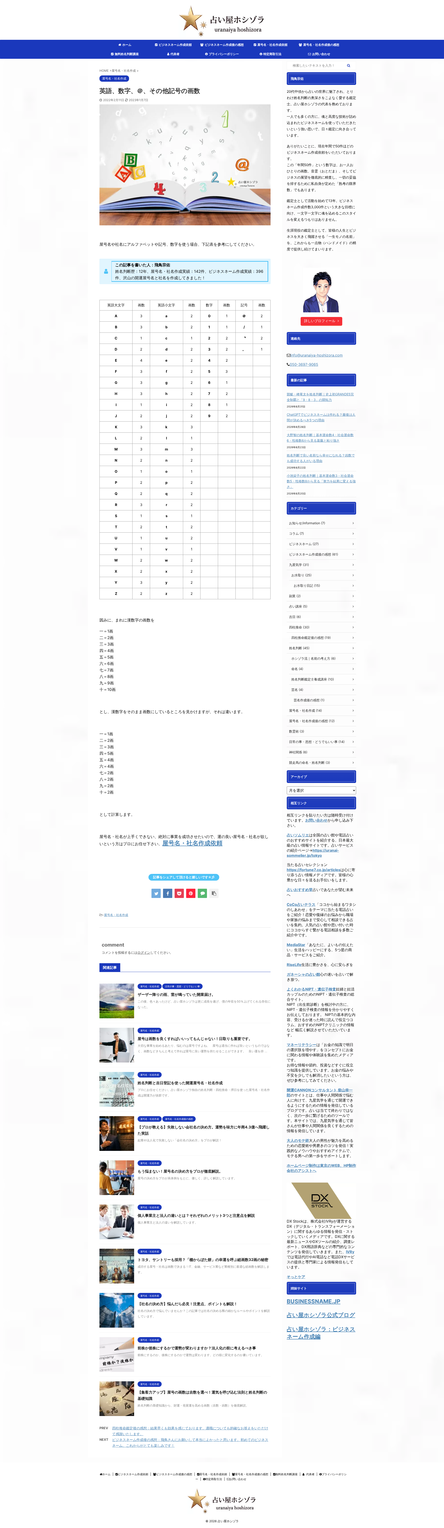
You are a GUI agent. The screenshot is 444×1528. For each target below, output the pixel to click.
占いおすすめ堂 (300, 889)
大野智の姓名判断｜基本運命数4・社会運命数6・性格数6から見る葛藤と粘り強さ (320, 437)
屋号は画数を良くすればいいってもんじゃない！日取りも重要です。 (195, 1038)
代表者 (174, 54)
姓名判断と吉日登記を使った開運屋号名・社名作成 (180, 1083)
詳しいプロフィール (319, 321)
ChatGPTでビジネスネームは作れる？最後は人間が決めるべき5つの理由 (321, 417)
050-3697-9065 (304, 364)
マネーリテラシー (301, 1044)
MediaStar (296, 944)
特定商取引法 (272, 54)
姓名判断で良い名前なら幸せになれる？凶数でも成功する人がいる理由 (321, 458)
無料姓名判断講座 (127, 54)
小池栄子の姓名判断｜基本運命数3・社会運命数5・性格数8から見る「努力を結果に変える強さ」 (321, 481)
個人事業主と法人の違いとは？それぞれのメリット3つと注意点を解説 (196, 1215)
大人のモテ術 (298, 1140)
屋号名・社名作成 (116, 915)
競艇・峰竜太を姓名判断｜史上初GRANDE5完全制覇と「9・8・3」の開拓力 (320, 397)
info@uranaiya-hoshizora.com (316, 355)
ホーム (126, 45)
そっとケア (296, 1276)
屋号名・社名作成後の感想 (321, 45)
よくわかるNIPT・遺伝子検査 (311, 989)
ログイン (143, 952)
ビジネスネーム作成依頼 (175, 45)
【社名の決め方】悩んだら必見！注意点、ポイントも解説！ (187, 1303)
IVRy (350, 1251)
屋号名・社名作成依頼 (272, 45)
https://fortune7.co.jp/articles (313, 869)
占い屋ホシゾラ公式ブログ (321, 1315)
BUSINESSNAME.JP (313, 1301)
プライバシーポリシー (224, 54)
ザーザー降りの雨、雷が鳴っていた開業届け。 (176, 994)
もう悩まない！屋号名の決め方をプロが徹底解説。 (180, 1171)
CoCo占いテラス (301, 904)
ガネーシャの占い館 (303, 974)
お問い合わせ (321, 54)
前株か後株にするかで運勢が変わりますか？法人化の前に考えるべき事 (197, 1348)
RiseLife (294, 964)
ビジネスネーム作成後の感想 (224, 45)
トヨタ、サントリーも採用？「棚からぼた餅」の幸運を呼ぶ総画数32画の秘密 (203, 1259)
